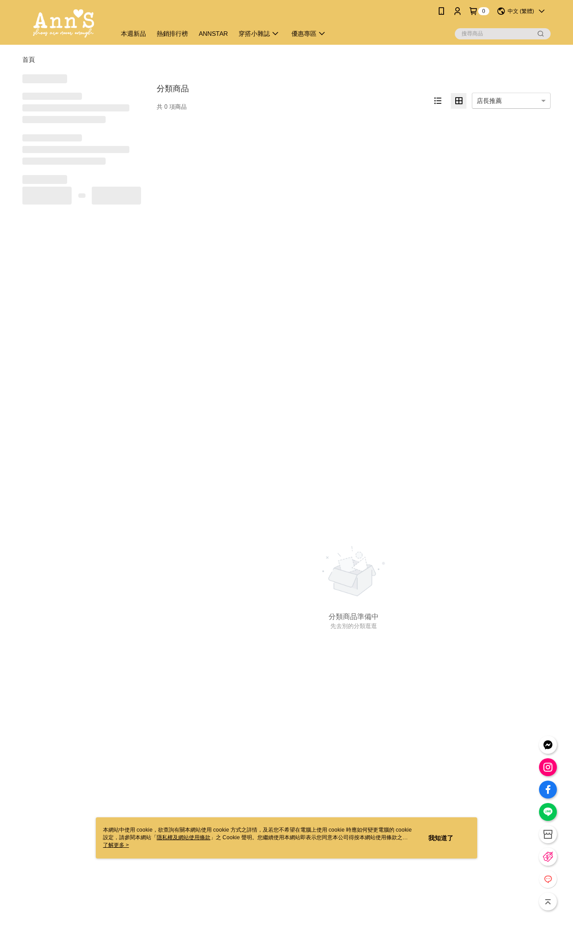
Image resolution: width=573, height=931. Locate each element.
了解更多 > (116, 845)
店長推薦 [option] (489, 100)
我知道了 (440, 837)
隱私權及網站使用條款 (183, 837)
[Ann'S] (63, 23)
